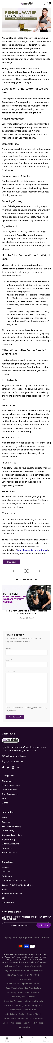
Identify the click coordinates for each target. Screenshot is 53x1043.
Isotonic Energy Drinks (14, 1014)
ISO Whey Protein (15, 975)
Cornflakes (38, 1018)
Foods (21, 1018)
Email (9, 660)
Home (4, 817)
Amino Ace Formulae (13, 1001)
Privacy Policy (8, 831)
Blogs (4, 798)
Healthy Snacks (23, 1005)
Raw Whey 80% (32, 975)
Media (4, 889)
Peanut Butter (30, 1009)
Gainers (31, 996)
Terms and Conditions (12, 835)
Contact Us (7, 848)
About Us (6, 822)
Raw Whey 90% (24, 979)
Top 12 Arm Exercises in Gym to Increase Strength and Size (26, 612)
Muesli (5, 1023)
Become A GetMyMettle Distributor (17, 885)
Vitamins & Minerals (34, 1001)
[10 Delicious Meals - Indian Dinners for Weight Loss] (39, 571)
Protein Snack (10, 1018)
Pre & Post (9, 1005)
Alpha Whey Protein (13, 966)
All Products (38, 1023)
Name (9, 648)
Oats (28, 1018)
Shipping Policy (8, 839)
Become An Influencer (12, 893)
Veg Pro (27, 1023)
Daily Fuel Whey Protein (14, 970)
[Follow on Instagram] (13, 767)
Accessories (24, 1027)
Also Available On (9, 902)
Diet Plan (6, 871)
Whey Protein (13, 983)
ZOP (4, 898)
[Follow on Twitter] (8, 767)
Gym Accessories (9, 794)
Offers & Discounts (10, 844)
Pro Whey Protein (35, 970)
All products (7, 781)
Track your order (9, 852)
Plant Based (16, 1023)
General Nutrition (9, 789)
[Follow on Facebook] (3, 767)
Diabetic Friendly (34, 1014)
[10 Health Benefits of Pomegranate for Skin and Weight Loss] (13, 571)
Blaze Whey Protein (33, 966)
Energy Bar (37, 1005)
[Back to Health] (26, 571)
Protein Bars (15, 1009)
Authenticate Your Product (14, 880)
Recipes (5, 867)
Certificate (7, 876)
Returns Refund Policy (11, 826)
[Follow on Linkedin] (18, 767)
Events (5, 803)
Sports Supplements (11, 785)
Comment (11, 671)
